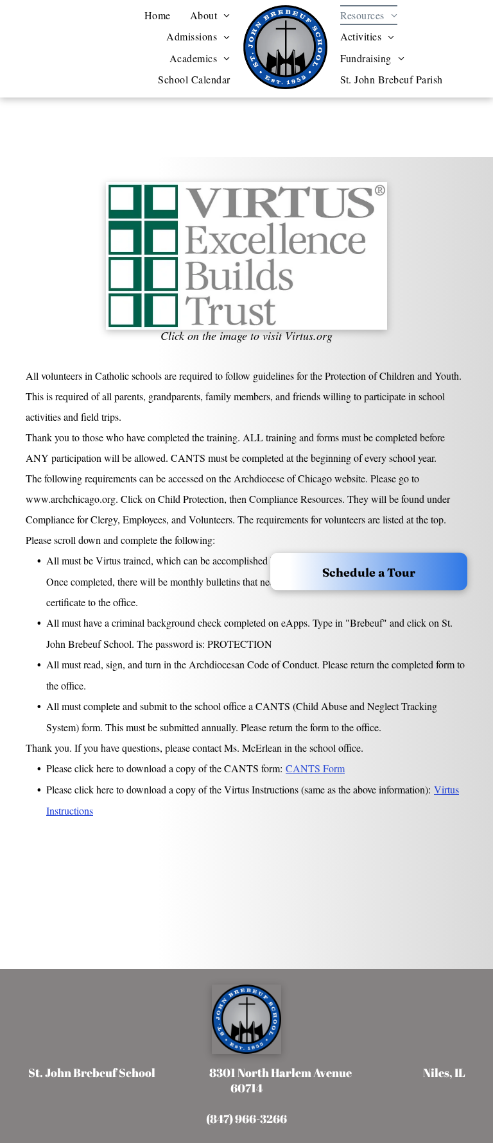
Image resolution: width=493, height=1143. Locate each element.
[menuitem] (157, 15)
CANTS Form (315, 768)
